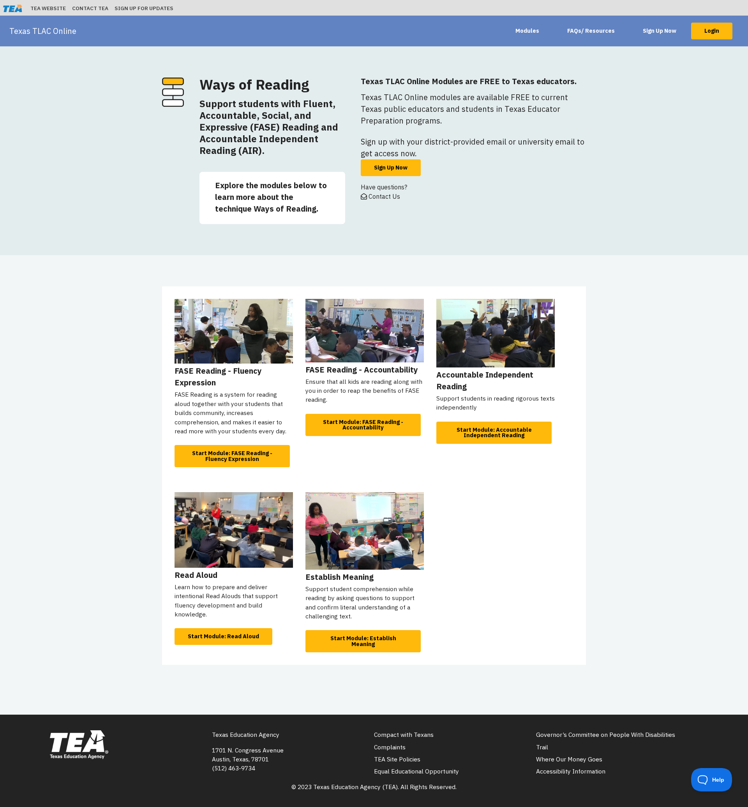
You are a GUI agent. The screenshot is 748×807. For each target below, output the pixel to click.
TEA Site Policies (397, 759)
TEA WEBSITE (48, 8)
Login (711, 30)
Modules (527, 30)
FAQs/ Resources (591, 30)
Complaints (390, 747)
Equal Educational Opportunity (416, 771)
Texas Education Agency (245, 734)
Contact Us (383, 196)
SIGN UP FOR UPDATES (144, 8)
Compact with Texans (404, 734)
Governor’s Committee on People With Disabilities (605, 734)
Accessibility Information (570, 771)
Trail (542, 747)
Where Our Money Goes (569, 759)
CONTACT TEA (90, 8)
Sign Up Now (659, 30)
